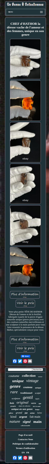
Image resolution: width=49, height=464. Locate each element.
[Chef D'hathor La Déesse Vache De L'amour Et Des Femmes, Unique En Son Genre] (25, 59)
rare (14, 392)
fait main (35, 416)
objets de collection (24, 406)
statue (40, 377)
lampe (37, 409)
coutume (14, 376)
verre (33, 403)
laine (39, 413)
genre (15, 386)
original (22, 402)
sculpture (16, 398)
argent (23, 416)
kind (13, 416)
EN (23, 452)
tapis (37, 399)
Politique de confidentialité (25, 444)
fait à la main (37, 406)
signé (27, 422)
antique (38, 388)
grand (19, 412)
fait (26, 413)
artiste (32, 413)
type (40, 403)
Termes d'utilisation (25, 448)
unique (18, 381)
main (37, 421)
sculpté (38, 393)
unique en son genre (22, 409)
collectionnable (25, 425)
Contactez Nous (25, 439)
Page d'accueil (25, 435)
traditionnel (26, 393)
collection (29, 376)
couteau (27, 387)
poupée (13, 406)
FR (27, 452)
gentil (28, 397)
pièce (11, 413)
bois (12, 403)
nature (14, 421)
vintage (32, 380)
